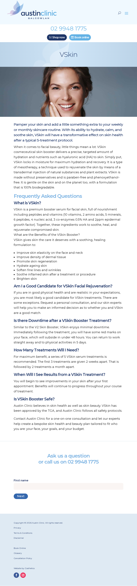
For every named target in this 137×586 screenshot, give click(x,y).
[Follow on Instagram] (23, 575)
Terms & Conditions (23, 533)
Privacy (17, 528)
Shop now (58, 37)
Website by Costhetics (24, 568)
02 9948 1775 (83, 462)
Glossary (18, 553)
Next (21, 496)
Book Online (20, 548)
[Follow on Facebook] (16, 575)
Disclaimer (19, 538)
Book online (82, 37)
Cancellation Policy (23, 558)
